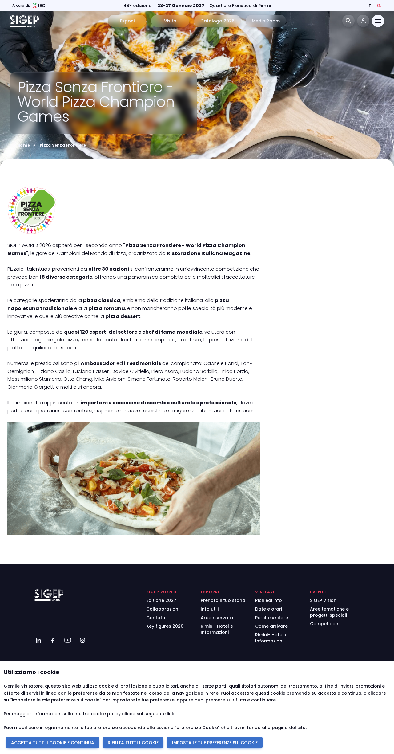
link (170, 714)
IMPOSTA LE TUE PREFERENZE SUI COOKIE (215, 743)
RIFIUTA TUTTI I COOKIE (133, 743)
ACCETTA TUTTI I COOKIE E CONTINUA (52, 743)
